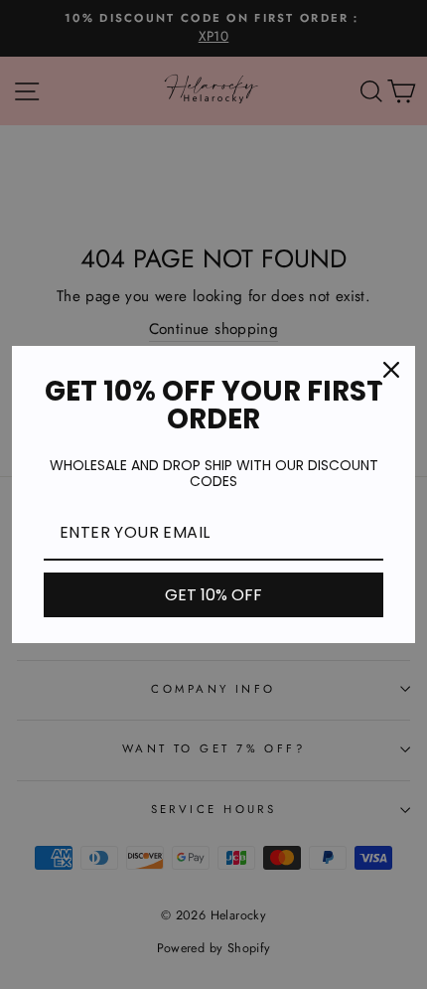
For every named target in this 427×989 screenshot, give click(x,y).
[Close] (391, 370)
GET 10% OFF (213, 594)
